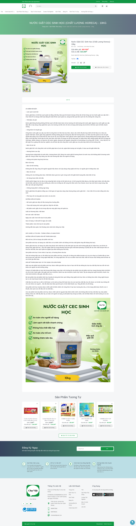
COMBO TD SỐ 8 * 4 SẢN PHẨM (68, 419)
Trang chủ (45, 26)
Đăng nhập (104, 1)
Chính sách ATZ (9, 11)
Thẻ (2, 11)
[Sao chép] (84, 63)
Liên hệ (98, 1)
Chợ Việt (33, 524)
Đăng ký (112, 1)
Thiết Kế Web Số (107, 524)
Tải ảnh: (73, 58)
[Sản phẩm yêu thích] (102, 6)
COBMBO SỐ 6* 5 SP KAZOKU (105, 419)
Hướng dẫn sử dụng (86, 11)
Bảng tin (65, 11)
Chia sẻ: (73, 62)
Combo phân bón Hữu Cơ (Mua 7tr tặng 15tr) (49, 419)
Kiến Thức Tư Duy (74, 11)
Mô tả (68, 99)
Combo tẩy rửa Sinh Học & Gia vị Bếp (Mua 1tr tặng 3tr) (31, 420)
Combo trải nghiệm (48, 11)
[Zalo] (81, 63)
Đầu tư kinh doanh (36, 11)
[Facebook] (78, 63)
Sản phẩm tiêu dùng (22, 11)
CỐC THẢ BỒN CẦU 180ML (86, 419)
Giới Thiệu (58, 11)
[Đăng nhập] (30, 6)
